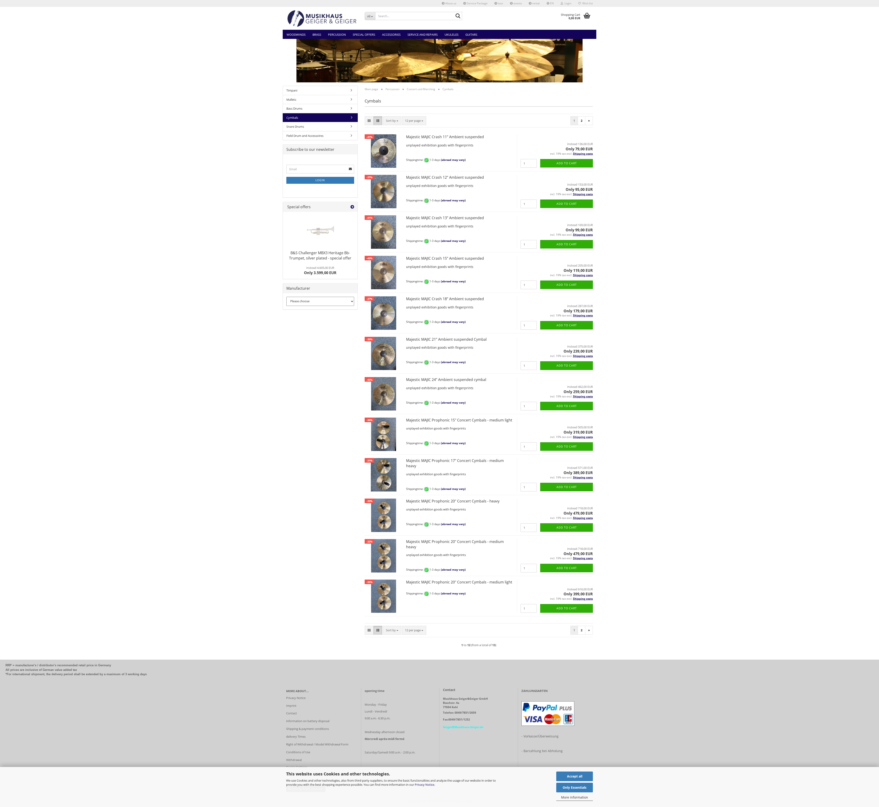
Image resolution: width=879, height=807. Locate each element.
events (517, 3)
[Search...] (457, 16)
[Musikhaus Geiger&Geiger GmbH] (322, 18)
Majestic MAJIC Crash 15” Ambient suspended (445, 258)
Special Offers (364, 34)
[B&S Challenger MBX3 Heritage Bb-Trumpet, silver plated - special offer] (320, 230)
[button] (550, 3)
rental (536, 3)
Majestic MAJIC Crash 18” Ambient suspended (445, 298)
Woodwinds (296, 34)
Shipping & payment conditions (307, 729)
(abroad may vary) (453, 160)
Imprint (291, 706)
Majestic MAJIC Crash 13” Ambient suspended (445, 217)
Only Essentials (574, 787)
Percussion (337, 34)
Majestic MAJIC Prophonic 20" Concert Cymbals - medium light (459, 582)
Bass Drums (294, 108)
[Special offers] (352, 207)
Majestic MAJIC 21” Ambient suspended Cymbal (446, 339)
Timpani (291, 90)
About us (450, 3)
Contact (291, 713)
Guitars (471, 34)
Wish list (587, 3)
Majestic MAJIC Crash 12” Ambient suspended (445, 177)
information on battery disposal (307, 721)
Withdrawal (294, 760)
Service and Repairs (422, 34)
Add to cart (566, 163)
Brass (316, 34)
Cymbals (292, 118)
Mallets (291, 99)
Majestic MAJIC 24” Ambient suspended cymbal (446, 379)
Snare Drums (295, 126)
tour (500, 3)
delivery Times (296, 736)
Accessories (391, 34)
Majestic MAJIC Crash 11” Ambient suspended (445, 136)
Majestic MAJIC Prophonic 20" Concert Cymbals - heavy (452, 501)
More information (574, 797)
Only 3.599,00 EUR (320, 270)
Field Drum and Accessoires (304, 136)
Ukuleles (451, 34)
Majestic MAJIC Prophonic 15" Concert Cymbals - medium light (459, 420)
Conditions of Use (298, 752)
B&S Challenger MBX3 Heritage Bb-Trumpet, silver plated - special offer (320, 255)
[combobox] (392, 120)
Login (320, 180)
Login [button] (567, 3)
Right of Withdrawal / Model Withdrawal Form (317, 744)
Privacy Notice (424, 785)
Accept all (574, 776)
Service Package (477, 3)
